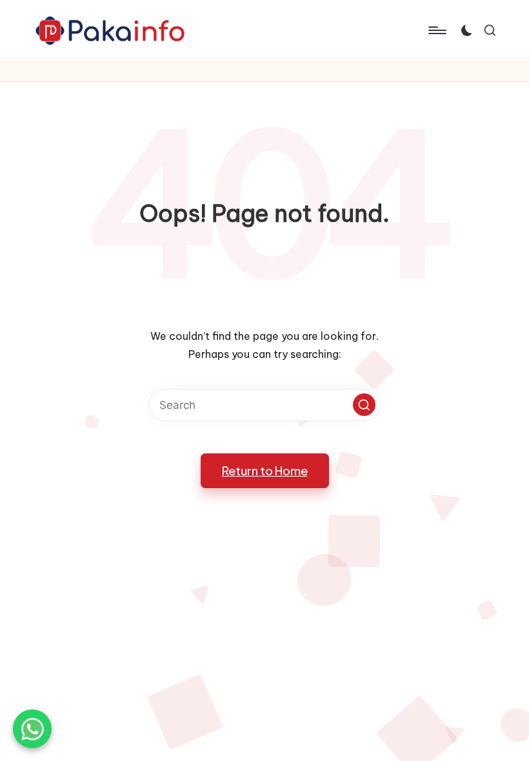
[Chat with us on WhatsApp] (32, 728)
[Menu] (436, 30)
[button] (364, 404)
